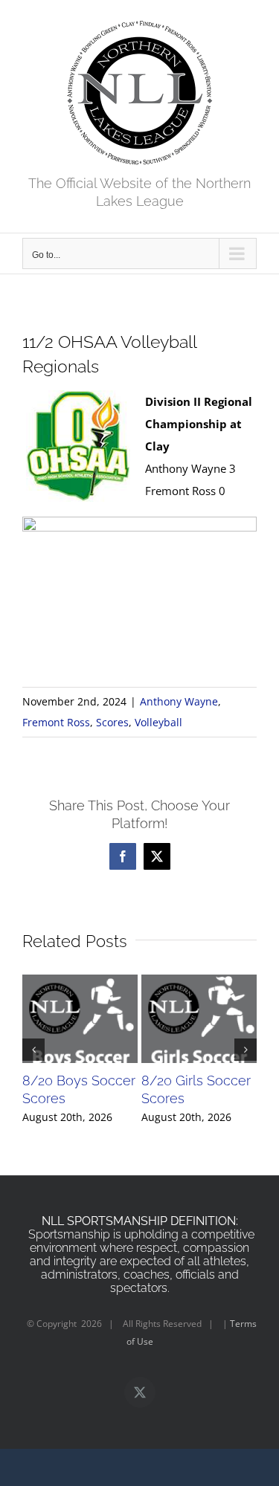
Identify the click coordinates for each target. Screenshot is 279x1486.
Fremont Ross (56, 722)
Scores (112, 722)
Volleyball (158, 722)
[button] (33, 1049)
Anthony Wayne (179, 701)
